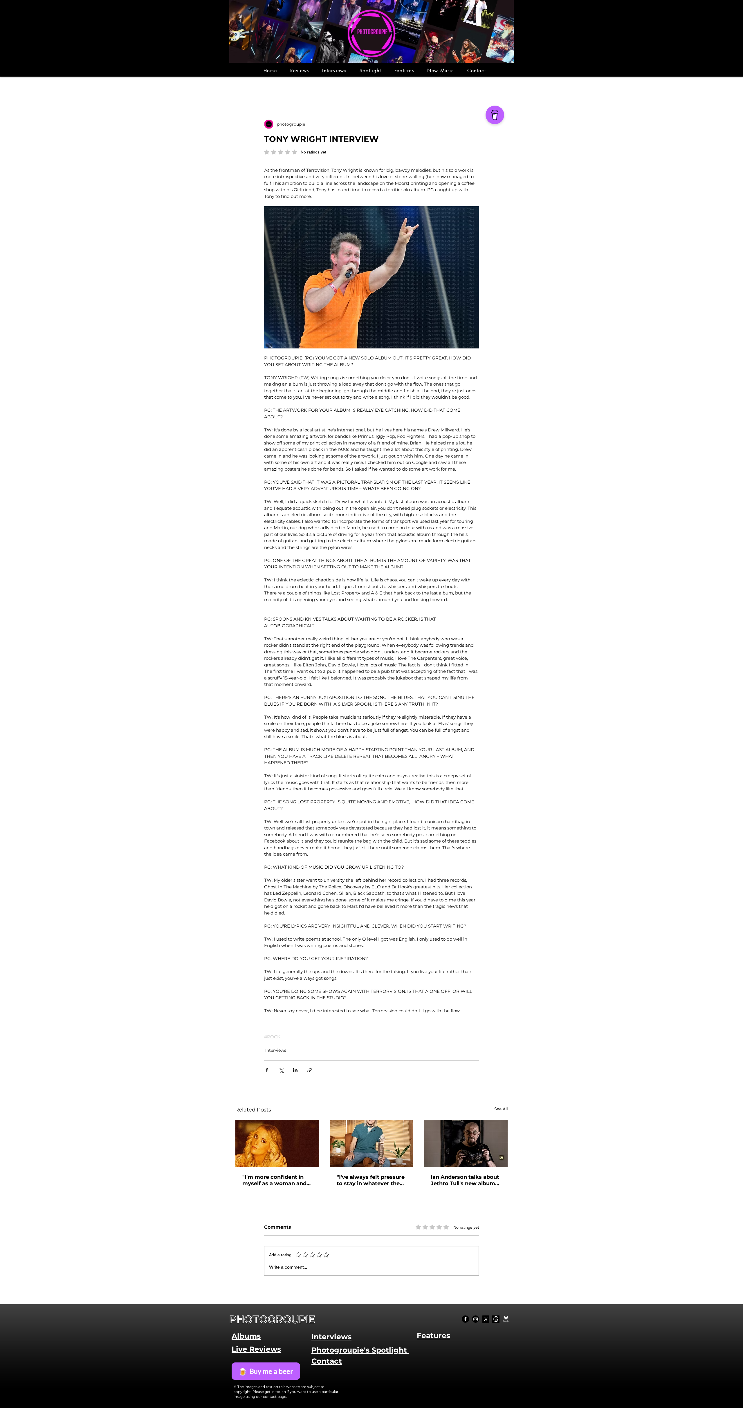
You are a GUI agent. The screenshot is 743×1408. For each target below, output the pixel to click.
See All (501, 1108)
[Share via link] (309, 1070)
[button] (300, 71)
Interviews (275, 1050)
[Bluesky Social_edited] (506, 1319)
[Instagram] (475, 1319)
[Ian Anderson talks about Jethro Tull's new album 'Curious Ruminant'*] (466, 1143)
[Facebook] (465, 1319)
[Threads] (495, 1319)
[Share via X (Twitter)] (281, 1070)
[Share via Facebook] (267, 1070)
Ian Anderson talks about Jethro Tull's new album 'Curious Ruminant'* (465, 1180)
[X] (485, 1319)
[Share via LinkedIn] (295, 1070)
